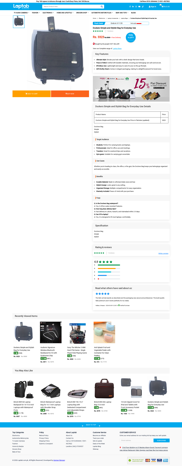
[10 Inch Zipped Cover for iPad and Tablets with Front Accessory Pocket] (131, 398)
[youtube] (139, 7)
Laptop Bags (117, 48)
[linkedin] (133, 7)
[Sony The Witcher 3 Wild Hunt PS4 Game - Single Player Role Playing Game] (77, 343)
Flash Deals (98, 23)
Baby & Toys (16, 452)
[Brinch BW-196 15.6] (77, 398)
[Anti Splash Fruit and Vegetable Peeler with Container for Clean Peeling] (104, 343)
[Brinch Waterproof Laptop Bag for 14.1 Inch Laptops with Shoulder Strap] (51, 398)
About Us (69, 435)
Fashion (35, 13)
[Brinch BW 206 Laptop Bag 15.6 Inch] (104, 398)
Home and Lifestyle (64, 13)
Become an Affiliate (99, 435)
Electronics (48, 13)
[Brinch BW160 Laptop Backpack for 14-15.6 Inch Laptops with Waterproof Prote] (24, 398)
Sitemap (95, 449)
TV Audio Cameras (21, 13)
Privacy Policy (44, 438)
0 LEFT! (131, 38)
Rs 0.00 (167, 7)
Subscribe (161, 440)
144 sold (133, 23)
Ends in (113, 23)
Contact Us (69, 438)
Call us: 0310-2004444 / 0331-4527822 (76, 442)
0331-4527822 (164, 1)
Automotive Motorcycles (101, 13)
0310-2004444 (152, 1)
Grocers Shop (81, 13)
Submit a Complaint (46, 444)
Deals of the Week (99, 444)
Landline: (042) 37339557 (74, 446)
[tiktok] (142, 7)
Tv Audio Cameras (18, 441)
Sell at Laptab (97, 441)
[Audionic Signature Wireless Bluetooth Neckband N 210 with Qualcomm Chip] (51, 343)
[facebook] (130, 7)
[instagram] (136, 7)
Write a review (163, 253)
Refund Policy (43, 435)
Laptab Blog (97, 446)
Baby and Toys (121, 13)
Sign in (153, 7)
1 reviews (110, 31)
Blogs (133, 13)
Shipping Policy (44, 441)
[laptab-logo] (21, 6)
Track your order (98, 438)
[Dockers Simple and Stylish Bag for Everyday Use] (24, 343)
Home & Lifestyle (18, 446)
